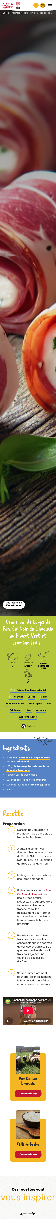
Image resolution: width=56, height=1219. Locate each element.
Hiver (29, 710)
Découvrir (25, 1093)
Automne (41, 710)
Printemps (15, 710)
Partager (31, 726)
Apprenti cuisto (28, 717)
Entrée (31, 697)
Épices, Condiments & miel (31, 690)
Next (32, 1214)
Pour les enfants (15, 703)
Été (49, 703)
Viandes (18, 697)
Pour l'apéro (35, 703)
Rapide (43, 697)
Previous (23, 1214)
